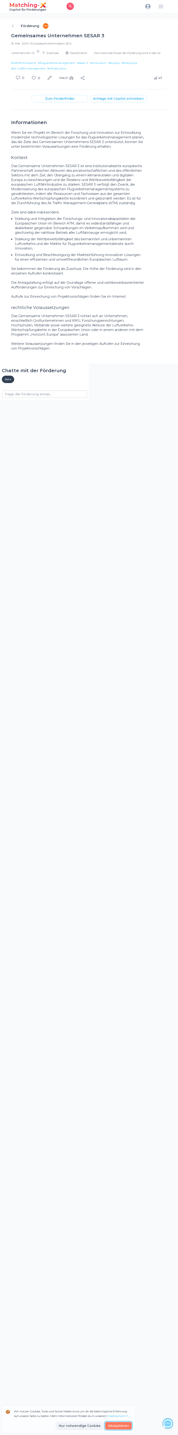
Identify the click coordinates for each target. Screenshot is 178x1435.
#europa (114, 63)
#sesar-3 (82, 63)
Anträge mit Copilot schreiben (118, 99)
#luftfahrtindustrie (23, 63)
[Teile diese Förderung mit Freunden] (82, 78)
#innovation (98, 63)
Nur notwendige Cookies (80, 1426)
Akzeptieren (118, 1426)
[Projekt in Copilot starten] (50, 77)
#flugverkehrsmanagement (56, 63)
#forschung (129, 63)
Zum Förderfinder (60, 99)
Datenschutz (116, 1416)
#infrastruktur (57, 68)
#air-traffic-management (28, 68)
